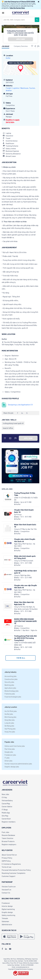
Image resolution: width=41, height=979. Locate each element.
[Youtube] (10, 949)
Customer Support (8, 876)
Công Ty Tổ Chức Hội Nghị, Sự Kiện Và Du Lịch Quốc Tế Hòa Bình (26, 608)
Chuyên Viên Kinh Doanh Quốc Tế (24, 511)
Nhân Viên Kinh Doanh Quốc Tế (25, 525)
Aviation (9, 90)
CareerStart (6, 819)
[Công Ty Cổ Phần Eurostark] (8, 560)
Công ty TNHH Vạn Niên (22, 575)
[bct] (20, 973)
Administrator (7, 924)
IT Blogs (5, 810)
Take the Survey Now (17, 8)
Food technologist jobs (13, 697)
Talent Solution (7, 838)
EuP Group (18, 515)
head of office (8, 428)
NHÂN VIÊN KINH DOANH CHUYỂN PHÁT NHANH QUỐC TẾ (25, 621)
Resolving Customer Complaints (13, 873)
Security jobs (9, 682)
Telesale (5, 918)
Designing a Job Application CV (20, 404)
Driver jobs (8, 761)
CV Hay (4, 797)
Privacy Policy (7, 858)
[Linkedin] (6, 949)
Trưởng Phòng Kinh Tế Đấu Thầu (24, 494)
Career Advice (7, 806)
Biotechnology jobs (11, 691)
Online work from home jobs (15, 746)
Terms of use (6, 867)
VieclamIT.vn (6, 890)
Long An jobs (9, 723)
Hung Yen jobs (10, 732)
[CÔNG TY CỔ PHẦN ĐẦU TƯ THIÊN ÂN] (8, 497)
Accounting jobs (10, 676)
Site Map (5, 816)
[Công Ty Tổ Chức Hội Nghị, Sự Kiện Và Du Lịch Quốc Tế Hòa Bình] (8, 606)
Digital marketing (8, 909)
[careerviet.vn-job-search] (10, 936)
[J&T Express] (8, 623)
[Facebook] (2, 949)
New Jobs (5, 794)
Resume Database (8, 835)
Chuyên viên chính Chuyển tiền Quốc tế (24, 540)
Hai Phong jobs (10, 729)
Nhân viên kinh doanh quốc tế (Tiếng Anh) (25, 557)
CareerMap (6, 803)
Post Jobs (5, 832)
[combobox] (18, 19)
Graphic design (7, 912)
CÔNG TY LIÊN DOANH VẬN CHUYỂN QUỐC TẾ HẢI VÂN (20, 34)
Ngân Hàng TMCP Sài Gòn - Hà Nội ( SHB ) (24, 545)
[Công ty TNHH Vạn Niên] (8, 574)
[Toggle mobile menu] (3, 13)
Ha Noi (8, 58)
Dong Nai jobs (10, 720)
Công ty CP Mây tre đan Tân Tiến (25, 529)
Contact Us (6, 893)
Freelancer (6, 903)
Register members (8, 822)
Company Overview (21, 46)
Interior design (7, 906)
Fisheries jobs (10, 694)
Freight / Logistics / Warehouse (17, 88)
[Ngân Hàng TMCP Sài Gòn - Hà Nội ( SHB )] (8, 543)
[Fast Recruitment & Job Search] (20, 13)
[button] (38, 2)
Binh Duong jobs (10, 717)
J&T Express (18, 626)
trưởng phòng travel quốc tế (13, 423)
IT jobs (7, 758)
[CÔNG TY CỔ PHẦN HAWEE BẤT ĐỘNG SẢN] (8, 639)
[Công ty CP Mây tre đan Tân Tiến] (8, 528)
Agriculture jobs (10, 688)
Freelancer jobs (10, 755)
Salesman (5, 921)
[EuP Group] (8, 513)
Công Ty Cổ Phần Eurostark (23, 561)
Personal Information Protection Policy (16, 870)
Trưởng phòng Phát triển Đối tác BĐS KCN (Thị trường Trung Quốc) (25, 638)
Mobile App (6, 813)
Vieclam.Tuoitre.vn (9, 887)
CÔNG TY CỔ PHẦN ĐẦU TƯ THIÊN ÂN (25, 499)
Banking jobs (9, 685)
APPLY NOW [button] (20, 39)
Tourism (32, 88)
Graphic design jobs (12, 767)
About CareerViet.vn (9, 855)
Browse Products (8, 841)
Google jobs (9, 752)
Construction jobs (11, 679)
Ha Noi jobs (9, 714)
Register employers (9, 844)
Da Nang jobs (9, 726)
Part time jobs (10, 749)
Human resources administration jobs (18, 764)
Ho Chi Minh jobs (11, 711)
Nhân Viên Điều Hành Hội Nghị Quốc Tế (24, 603)
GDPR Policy (6, 861)
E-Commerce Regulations (11, 864)
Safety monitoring (8, 915)
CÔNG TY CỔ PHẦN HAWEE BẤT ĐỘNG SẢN (25, 644)
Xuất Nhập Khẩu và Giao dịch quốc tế (25, 571)
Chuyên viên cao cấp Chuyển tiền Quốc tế (25, 586)
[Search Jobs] (37, 19)
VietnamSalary (7, 800)
